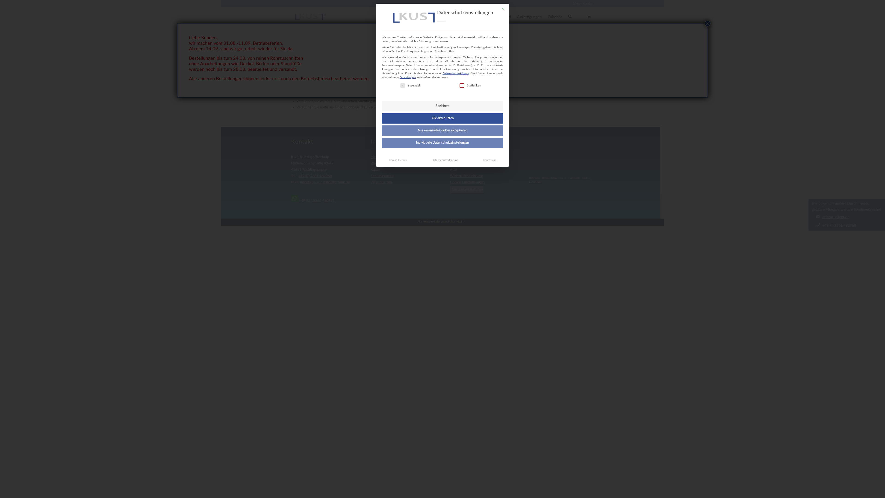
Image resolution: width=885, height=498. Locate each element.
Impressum (489, 160)
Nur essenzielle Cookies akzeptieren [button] (442, 130)
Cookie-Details (398, 160)
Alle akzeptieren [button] (442, 118)
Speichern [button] (443, 106)
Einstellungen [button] (408, 77)
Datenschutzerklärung (455, 73)
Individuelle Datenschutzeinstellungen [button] (442, 142)
